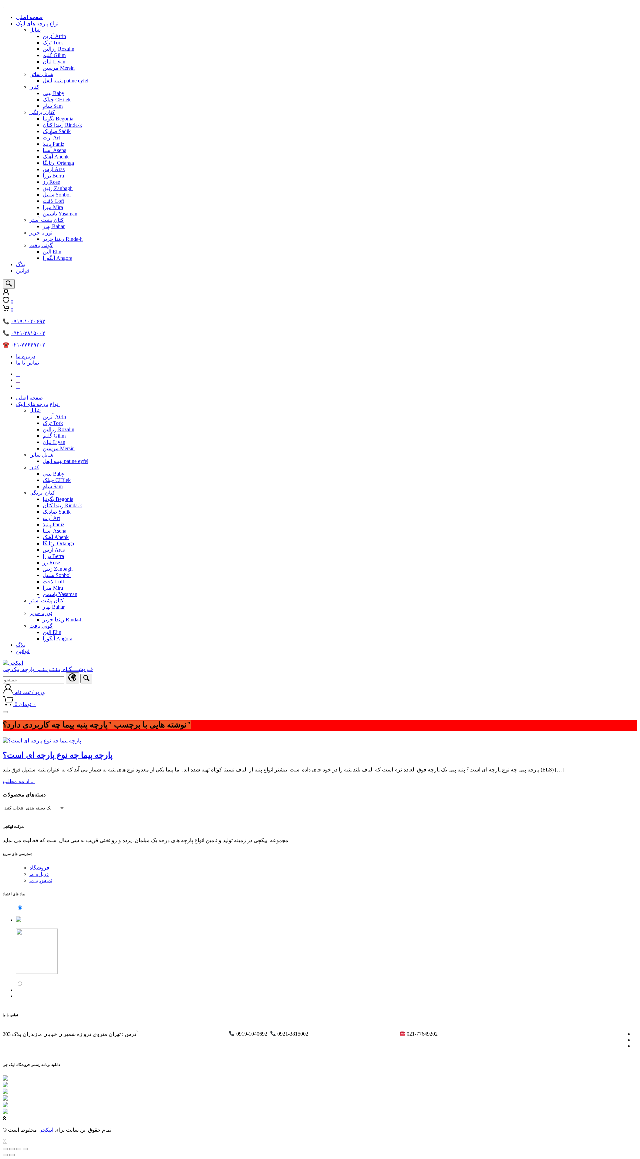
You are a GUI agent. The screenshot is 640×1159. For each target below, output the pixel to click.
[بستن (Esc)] (5, 1149)
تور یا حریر (40, 232)
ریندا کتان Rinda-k (62, 125)
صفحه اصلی (29, 17)
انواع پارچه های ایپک (38, 23)
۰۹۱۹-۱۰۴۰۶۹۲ (28, 321)
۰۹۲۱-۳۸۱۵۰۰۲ (28, 333)
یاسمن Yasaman (60, 213)
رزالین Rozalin (58, 49)
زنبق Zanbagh (58, 188)
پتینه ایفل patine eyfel (65, 80)
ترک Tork (53, 42)
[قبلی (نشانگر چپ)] (5, 1155)
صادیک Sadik (57, 131)
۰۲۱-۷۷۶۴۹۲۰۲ (28, 345)
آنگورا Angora (57, 258)
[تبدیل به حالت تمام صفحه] (18, 1149)
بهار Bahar (54, 226)
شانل (35, 30)
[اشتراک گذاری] (12, 1149)
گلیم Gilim (54, 55)
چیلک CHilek (57, 99)
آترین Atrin (54, 36)
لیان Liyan (54, 61)
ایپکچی (45, 1130)
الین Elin (52, 251)
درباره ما (25, 356)
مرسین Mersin (59, 68)
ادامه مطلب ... (19, 781)
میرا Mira (53, 207)
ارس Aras (54, 169)
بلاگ (20, 264)
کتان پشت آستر (46, 220)
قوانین (23, 270)
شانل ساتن (41, 74)
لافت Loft (53, 201)
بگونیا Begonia (58, 118)
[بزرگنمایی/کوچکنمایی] (25, 1149)
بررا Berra (53, 175)
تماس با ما (27, 363)
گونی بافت (41, 245)
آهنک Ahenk (56, 156)
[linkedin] (18, 386)
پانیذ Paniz (53, 144)
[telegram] (18, 380)
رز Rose (51, 182)
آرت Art (51, 137)
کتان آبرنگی (42, 112)
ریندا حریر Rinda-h (63, 239)
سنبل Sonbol (57, 194)
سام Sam (53, 106)
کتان (34, 87)
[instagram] (18, 374)
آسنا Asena (54, 150)
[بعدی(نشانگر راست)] (12, 1155)
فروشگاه (39, 868)
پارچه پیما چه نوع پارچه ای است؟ (58, 755)
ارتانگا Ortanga (58, 163)
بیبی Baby (53, 93)
